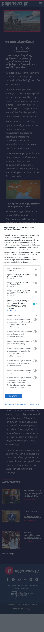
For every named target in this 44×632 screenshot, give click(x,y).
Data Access (22, 404)
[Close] (39, 228)
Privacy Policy (35, 404)
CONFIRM (13, 396)
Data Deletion (9, 404)
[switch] (35, 275)
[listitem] (22, 269)
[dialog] (22, 316)
